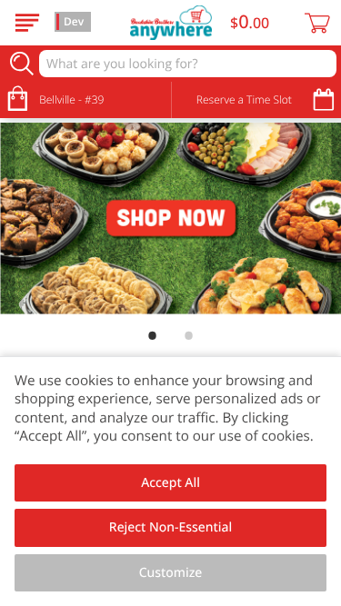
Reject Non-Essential (170, 527)
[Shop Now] (27, 22)
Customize (171, 572)
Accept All (170, 483)
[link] (170, 218)
